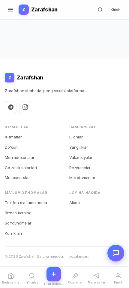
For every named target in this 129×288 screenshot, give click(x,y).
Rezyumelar (80, 167)
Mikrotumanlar (82, 177)
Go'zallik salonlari (21, 167)
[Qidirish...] (100, 9)
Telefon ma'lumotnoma (26, 202)
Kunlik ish (13, 233)
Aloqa (74, 202)
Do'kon (11, 147)
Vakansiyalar (81, 157)
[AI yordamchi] (115, 253)
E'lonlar (76, 137)
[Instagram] (25, 107)
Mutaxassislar (17, 177)
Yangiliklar (78, 147)
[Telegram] (11, 107)
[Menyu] (10, 9)
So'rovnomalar (18, 223)
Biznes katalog (18, 212)
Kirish (115, 9)
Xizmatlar (13, 137)
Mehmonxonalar (19, 157)
